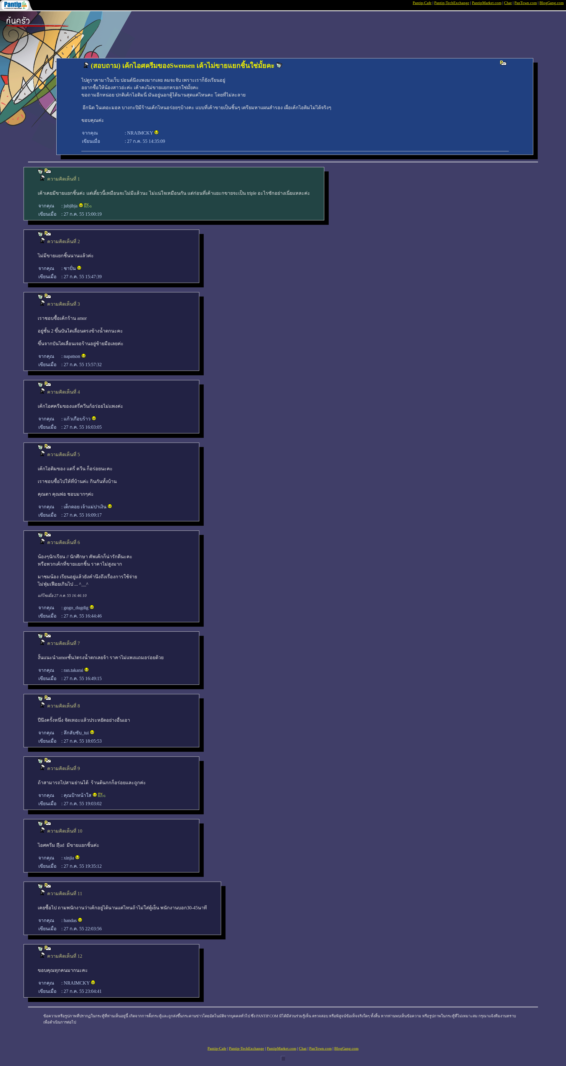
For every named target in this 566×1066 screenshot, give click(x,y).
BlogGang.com (551, 3)
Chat (508, 3)
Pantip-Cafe (422, 3)
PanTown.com (525, 3)
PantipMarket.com (486, 3)
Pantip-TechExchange (451, 3)
